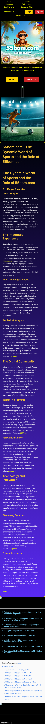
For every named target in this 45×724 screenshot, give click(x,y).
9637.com (23, 433)
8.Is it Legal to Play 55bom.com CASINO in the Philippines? (23, 652)
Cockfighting (9, 7)
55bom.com (7, 261)
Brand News (9, 12)
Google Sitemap (6, 723)
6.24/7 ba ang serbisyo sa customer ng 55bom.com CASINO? (20, 641)
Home (9, 1)
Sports (27, 1)
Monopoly (9, 4)
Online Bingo (27, 4)
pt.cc (5, 591)
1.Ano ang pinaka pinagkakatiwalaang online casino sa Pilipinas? (22, 613)
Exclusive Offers (27, 7)
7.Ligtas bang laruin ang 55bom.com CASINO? (23, 646)
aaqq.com (12, 471)
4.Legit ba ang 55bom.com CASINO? (19, 631)
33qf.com (13, 356)
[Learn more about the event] (22, 91)
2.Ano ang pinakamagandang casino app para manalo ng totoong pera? (23, 619)
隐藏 (19, 663)
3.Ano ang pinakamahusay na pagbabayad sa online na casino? (23, 625)
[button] (22, 613)
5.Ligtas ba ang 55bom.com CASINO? (19, 635)
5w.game (13, 549)
